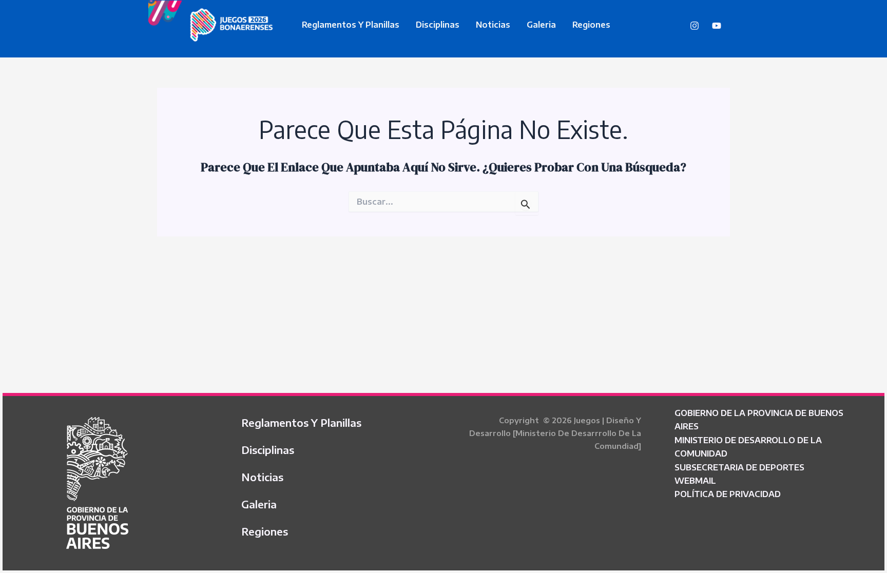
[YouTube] (716, 25)
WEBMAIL (695, 481)
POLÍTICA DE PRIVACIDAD (727, 494)
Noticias (493, 24)
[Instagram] (694, 25)
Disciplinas (437, 24)
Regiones (591, 24)
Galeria (541, 24)
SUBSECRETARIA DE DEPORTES (739, 467)
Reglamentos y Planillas (350, 24)
